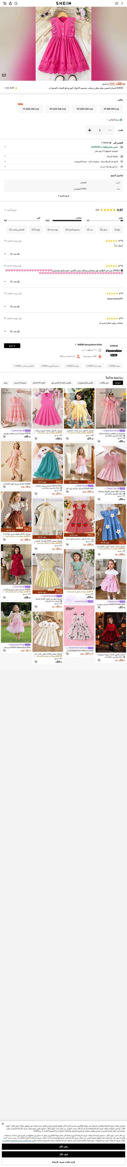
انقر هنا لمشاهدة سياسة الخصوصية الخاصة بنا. (18, 1140)
